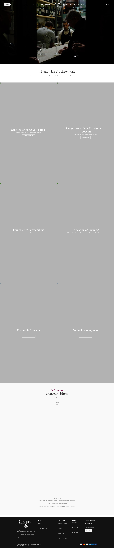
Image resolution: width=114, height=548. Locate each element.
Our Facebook (75, 524)
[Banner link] (28, 132)
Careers (60, 528)
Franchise (60, 531)
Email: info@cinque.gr (22, 537)
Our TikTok (74, 529)
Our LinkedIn (75, 532)
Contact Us (60, 536)
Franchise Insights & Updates (44, 531)
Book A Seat (7, 4)
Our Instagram (75, 527)
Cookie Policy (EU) (62, 538)
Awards (39, 523)
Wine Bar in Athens (62, 523)
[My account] (103, 4)
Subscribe (88, 530)
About (59, 525)
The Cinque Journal (42, 528)
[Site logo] (57, 4)
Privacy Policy (61, 533)
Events (39, 525)
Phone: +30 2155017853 (23, 536)
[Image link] (24, 523)
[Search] (13, 4)
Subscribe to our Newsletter (89, 524)
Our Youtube (75, 535)
